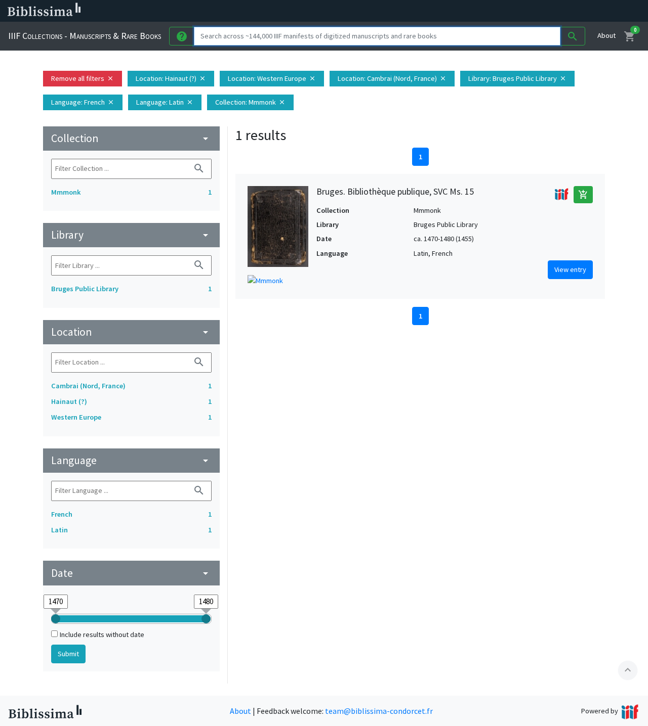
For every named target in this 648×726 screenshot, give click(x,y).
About (606, 35)
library (131, 235)
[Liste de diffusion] (470, 11)
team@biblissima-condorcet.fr (379, 711)
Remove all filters (82, 78)
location (131, 332)
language (131, 460)
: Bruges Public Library (517, 78)
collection (131, 138)
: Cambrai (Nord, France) (392, 78)
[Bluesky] (502, 11)
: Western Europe (272, 78)
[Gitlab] (567, 11)
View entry (570, 269)
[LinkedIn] (486, 11)
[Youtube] (534, 11)
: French (82, 102)
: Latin (164, 102)
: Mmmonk (250, 102)
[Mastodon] (518, 11)
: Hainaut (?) (171, 78)
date (131, 573)
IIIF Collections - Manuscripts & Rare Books (84, 35)
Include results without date (102, 634)
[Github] (551, 11)
